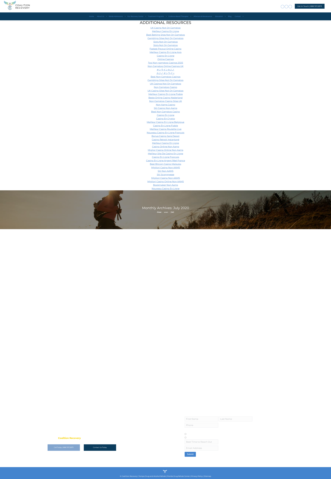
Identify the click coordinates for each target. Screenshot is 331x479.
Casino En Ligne (165, 55)
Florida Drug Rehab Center (178, 476)
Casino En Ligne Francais (165, 157)
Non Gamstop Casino (165, 87)
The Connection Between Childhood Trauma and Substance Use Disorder (141, 290)
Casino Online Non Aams (165, 146)
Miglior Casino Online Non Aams (165, 150)
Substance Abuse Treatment (126, 247)
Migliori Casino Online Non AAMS (165, 181)
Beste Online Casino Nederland (165, 97)
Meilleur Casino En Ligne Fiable (165, 94)
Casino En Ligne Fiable (165, 125)
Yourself (191, 434)
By (149, 247)
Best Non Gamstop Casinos (165, 76)
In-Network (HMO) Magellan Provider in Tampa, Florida (128, 367)
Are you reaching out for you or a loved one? (205, 431)
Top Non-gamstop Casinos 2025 (165, 62)
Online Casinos (165, 59)
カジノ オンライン (165, 73)
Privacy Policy (197, 476)
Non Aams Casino (165, 104)
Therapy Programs (125, 295)
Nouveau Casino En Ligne (165, 188)
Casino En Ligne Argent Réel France (165, 160)
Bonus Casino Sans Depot (165, 136)
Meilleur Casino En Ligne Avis (165, 52)
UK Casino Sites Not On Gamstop (165, 90)
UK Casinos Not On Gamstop (165, 83)
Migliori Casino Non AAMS (165, 167)
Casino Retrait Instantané (165, 139)
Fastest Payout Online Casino (165, 48)
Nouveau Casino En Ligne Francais (165, 132)
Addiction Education (102, 268)
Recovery (109, 247)
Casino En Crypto (165, 118)
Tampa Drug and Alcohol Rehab (152, 476)
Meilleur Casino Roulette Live (165, 129)
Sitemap (207, 476)
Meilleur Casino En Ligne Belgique (165, 122)
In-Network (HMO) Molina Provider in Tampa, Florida (127, 263)
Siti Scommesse (165, 174)
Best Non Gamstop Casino (165, 111)
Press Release (98, 247)
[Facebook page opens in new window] (282, 6)
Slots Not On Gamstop (165, 41)
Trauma (137, 295)
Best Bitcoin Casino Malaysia (165, 164)
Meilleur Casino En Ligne (165, 31)
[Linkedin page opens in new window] (286, 6)
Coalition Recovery (129, 476)
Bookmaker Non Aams (165, 185)
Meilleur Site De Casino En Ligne (165, 153)
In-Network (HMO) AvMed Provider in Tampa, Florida (127, 340)
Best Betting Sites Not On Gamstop (165, 35)
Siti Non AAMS (165, 171)
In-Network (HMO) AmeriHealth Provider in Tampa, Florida (131, 317)
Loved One (193, 437)
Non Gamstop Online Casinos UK (165, 66)
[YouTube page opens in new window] (290, 6)
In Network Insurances (120, 268)
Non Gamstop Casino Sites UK (165, 101)
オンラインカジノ (165, 69)
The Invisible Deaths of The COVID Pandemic (122, 242)
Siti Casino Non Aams (165, 108)
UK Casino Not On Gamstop (165, 28)
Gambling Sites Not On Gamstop (165, 38)
